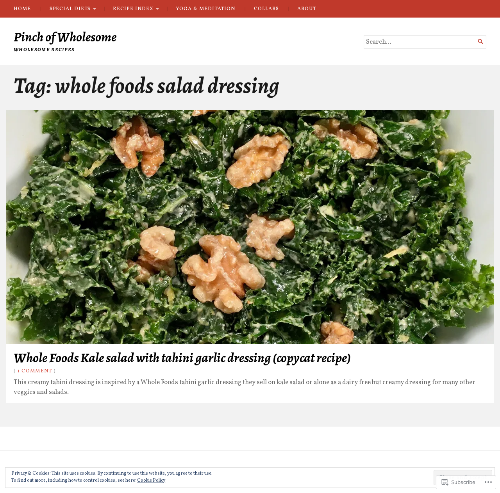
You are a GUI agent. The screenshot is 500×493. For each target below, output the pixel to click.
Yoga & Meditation (205, 8)
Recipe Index (133, 8)
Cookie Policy (151, 480)
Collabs (266, 8)
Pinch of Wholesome (65, 37)
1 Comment (35, 371)
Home (22, 8)
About (306, 8)
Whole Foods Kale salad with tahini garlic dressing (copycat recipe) (182, 358)
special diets (70, 8)
